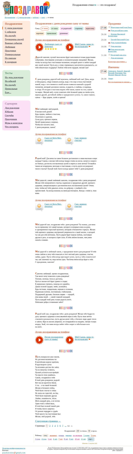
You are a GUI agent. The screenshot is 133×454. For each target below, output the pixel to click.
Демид (110, 78)
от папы (54, 28)
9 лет (71, 439)
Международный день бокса (121, 27)
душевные (64, 33)
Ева (124, 73)
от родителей (66, 28)
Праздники (10, 50)
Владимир (119, 73)
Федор (123, 75)
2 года (93, 435)
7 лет (60, 439)
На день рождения (14, 77)
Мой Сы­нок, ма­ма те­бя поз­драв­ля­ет (84, 45)
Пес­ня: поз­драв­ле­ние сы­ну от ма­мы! (54, 338)
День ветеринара (117, 58)
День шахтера (116, 46)
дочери (61, 435)
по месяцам (77, 435)
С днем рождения (13, 28)
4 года (44, 439)
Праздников (11, 119)
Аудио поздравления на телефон (52, 40)
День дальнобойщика (118, 43)
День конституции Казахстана (116, 50)
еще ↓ (90, 439)
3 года (37, 439)
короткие (39, 33)
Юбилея (9, 111)
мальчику (53, 435)
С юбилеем (10, 32)
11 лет (83, 439)
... (65, 426)
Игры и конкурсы (13, 123)
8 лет (66, 439)
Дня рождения (12, 108)
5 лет (50, 439)
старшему (78, 28)
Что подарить (11, 126)
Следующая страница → (48, 421)
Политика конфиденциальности (13, 448)
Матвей (111, 75)
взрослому (90, 28)
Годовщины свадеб (14, 39)
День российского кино (119, 30)
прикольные (51, 33)
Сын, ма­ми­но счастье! (81, 139)
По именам (10, 58)
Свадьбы (9, 115)
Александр (112, 71)
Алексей (120, 71)
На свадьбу (10, 35)
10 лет (77, 439)
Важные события (13, 43)
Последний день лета (118, 55)
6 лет (55, 439)
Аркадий (127, 71)
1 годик (86, 435)
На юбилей (10, 81)
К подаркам (10, 62)
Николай (118, 75)
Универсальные (13, 54)
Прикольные (11, 88)
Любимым (10, 47)
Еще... (8, 92)
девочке (68, 435)
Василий (111, 73)
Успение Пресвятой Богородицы (116, 35)
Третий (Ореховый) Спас (120, 39)
